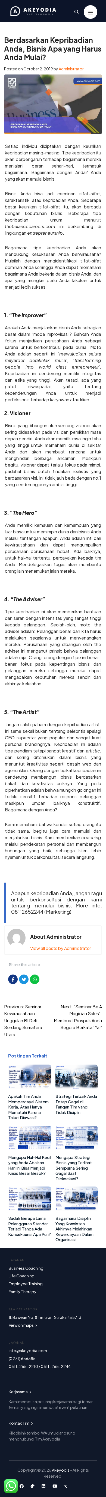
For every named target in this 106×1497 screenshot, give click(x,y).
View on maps (21, 1325)
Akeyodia (61, 1470)
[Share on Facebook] (13, 979)
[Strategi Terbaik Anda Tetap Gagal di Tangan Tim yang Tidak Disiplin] (76, 1087)
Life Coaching (22, 1275)
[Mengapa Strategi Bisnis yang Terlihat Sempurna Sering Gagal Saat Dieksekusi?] (76, 1148)
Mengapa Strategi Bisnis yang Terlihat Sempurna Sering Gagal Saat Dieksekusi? (73, 1168)
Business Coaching (26, 1268)
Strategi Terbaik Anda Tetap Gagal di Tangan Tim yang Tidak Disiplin (76, 1104)
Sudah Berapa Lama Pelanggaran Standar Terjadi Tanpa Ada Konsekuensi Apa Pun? (29, 1226)
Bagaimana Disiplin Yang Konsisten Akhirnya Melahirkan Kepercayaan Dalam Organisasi (74, 1228)
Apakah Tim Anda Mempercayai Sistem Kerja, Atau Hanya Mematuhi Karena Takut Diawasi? (28, 1106)
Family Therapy (22, 1291)
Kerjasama (18, 1391)
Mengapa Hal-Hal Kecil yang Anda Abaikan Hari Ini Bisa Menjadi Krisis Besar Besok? (29, 1165)
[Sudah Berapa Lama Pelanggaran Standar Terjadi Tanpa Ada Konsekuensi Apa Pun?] (29, 1209)
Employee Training (26, 1283)
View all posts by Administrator (60, 948)
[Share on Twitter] (24, 979)
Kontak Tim (19, 1423)
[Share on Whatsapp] (34, 979)
